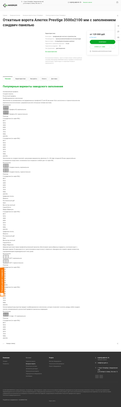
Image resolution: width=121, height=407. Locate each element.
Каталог (28, 357)
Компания (6, 357)
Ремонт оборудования (55, 366)
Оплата (44, 78)
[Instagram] (97, 376)
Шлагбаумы (29, 376)
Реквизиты (6, 363)
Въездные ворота (30, 363)
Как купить (33, 78)
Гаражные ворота (30, 361)
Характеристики (20, 78)
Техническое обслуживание (56, 363)
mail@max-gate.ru (103, 363)
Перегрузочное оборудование (34, 373)
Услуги (51, 357)
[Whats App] (101, 376)
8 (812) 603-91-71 (75, 2)
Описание (8, 78)
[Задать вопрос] (113, 47)
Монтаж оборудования (55, 361)
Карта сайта (52, 401)
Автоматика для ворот (32, 368)
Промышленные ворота (32, 371)
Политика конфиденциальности (11, 395)
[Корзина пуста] (117, 2)
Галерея (5, 361)
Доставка (54, 78)
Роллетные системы (31, 366)
